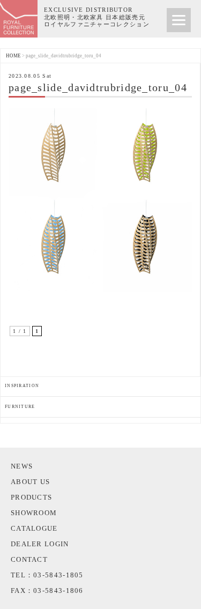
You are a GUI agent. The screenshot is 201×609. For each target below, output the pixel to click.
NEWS (22, 466)
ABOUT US (30, 482)
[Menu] (179, 20)
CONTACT (29, 559)
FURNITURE (20, 406)
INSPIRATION (22, 385)
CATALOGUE (34, 528)
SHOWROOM (34, 513)
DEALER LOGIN (40, 544)
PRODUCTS (31, 497)
